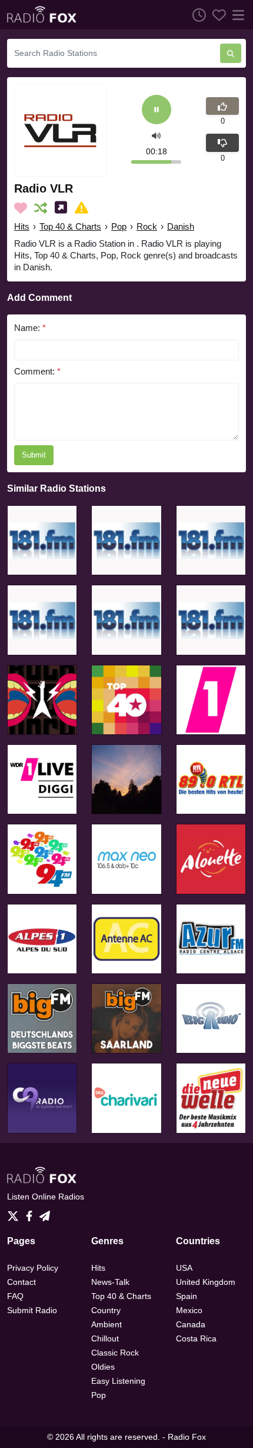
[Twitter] (15, 1212)
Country (106, 1310)
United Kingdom (205, 1282)
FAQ (15, 1296)
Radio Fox (187, 1437)
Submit (34, 454)
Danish (180, 226)
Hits (21, 226)
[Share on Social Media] (63, 208)
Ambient (106, 1324)
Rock (147, 226)
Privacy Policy (32, 1268)
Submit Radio (32, 1310)
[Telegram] (44, 1212)
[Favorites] (216, 15)
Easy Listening (118, 1381)
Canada (190, 1324)
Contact (21, 1282)
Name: (30, 328)
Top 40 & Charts (70, 226)
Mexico (189, 1310)
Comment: (37, 371)
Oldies (103, 1366)
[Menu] (236, 15)
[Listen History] (196, 15)
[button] (156, 135)
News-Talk (110, 1282)
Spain (186, 1296)
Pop (118, 226)
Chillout (105, 1338)
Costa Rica (196, 1338)
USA (184, 1268)
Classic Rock (115, 1352)
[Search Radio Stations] (230, 53)
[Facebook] (31, 1212)
